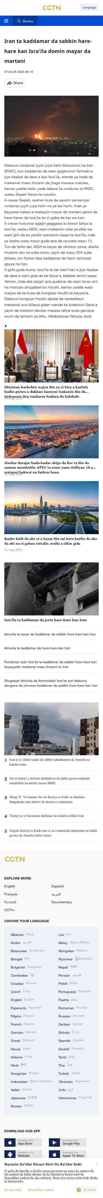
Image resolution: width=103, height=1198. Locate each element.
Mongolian (72, 950)
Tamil (66, 1056)
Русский (10, 902)
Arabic (21, 942)
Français (10, 894)
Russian (71, 1015)
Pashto (68, 999)
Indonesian (31, 1081)
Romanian (72, 1007)
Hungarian (25, 1072)
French (22, 1023)
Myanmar (75, 958)
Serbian (70, 1023)
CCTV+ (9, 910)
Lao (64, 934)
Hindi (18, 1064)
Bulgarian (26, 966)
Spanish (70, 1040)
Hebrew (21, 1056)
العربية (56, 894)
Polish (68, 983)
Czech (21, 991)
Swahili (71, 1048)
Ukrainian (74, 1081)
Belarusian (27, 950)
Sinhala (69, 1031)
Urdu (65, 1089)
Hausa (21, 1048)
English (9, 886)
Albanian (22, 934)
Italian (21, 1089)
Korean (22, 1105)
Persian (69, 974)
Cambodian (22, 974)
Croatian (24, 983)
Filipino (22, 1015)
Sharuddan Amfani (41, 1190)
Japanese (24, 1097)
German (23, 1031)
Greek (22, 1040)
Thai (65, 1064)
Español (58, 886)
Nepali (67, 966)
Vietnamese (75, 1097)
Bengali (20, 958)
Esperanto (26, 1007)
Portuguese (74, 991)
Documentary (62, 902)
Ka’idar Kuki (13, 1190)
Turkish (69, 1072)
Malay (74, 942)
